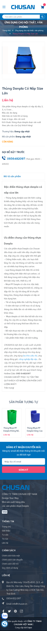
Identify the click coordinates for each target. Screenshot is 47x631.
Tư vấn (5, 534)
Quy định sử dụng (10, 567)
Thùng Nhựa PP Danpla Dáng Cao (35, 429)
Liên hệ (5, 542)
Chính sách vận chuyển (12, 559)
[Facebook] (3, 611)
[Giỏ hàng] (42, 7)
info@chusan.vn (19, 603)
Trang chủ (6, 526)
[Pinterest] (15, 611)
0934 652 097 (13, 598)
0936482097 (16, 158)
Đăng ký (23, 469)
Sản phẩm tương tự (23, 402)
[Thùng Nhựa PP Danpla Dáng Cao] (35, 416)
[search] (42, 17)
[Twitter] (9, 611)
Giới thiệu (6, 530)
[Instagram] (21, 611)
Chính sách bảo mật (11, 555)
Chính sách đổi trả (10, 563)
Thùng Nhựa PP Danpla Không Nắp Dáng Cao (11, 430)
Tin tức (5, 538)
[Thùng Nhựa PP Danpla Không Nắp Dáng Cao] (11, 416)
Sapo (29, 627)
